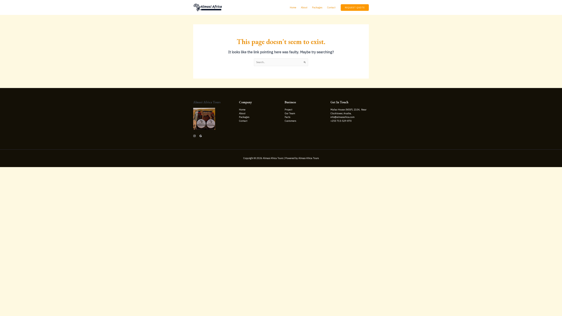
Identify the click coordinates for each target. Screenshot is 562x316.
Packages (317, 7)
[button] (355, 7)
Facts (287, 117)
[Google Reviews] (200, 136)
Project (288, 109)
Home (293, 7)
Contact (331, 7)
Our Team (290, 113)
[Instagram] (194, 136)
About (304, 7)
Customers (290, 120)
